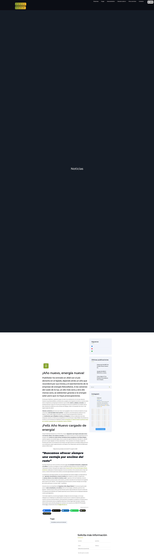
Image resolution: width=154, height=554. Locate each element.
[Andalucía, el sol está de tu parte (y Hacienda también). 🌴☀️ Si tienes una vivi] (100, 411)
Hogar (102, 1)
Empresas (95, 1)
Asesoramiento (111, 1)
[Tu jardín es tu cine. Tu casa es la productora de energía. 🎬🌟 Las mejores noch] (106, 411)
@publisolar (99, 400)
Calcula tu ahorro (121, 1)
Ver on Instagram (101, 429)
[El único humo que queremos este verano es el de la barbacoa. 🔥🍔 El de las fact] (100, 424)
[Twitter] (100, 351)
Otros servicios (132, 1)
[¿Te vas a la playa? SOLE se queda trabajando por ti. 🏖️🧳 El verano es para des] (106, 417)
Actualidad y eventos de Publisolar (58, 522)
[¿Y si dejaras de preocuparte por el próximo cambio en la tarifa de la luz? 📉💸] (106, 424)
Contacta (141, 1)
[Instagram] (100, 349)
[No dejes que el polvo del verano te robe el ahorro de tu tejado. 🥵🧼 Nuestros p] (94, 411)
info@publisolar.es (62, 504)
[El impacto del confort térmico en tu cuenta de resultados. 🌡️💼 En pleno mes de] (94, 417)
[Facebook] (100, 346)
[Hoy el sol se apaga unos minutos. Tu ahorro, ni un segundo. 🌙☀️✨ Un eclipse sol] (100, 417)
